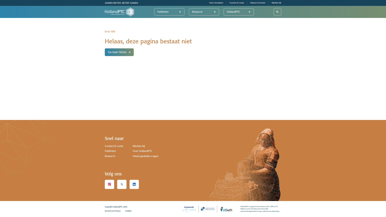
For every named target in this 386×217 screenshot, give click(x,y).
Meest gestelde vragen (145, 156)
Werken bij (276, 3)
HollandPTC (233, 12)
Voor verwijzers (216, 3)
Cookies (128, 211)
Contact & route (236, 3)
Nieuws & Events (257, 3)
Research (197, 12)
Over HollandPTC (142, 151)
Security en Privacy (113, 211)
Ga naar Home (117, 52)
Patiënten (163, 12)
